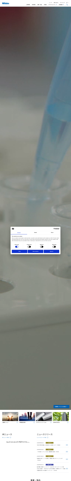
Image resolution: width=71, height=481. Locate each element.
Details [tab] (35, 232)
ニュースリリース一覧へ (41, 437)
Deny (20, 251)
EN (68, 2)
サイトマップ (62, 2)
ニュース (50, 2)
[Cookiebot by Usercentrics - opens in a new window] (54, 229)
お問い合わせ (56, 2)
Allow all (51, 251)
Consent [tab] (19, 232)
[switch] (29, 247)
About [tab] (52, 232)
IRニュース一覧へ (5, 437)
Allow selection (35, 251)
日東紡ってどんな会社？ (61, 406)
